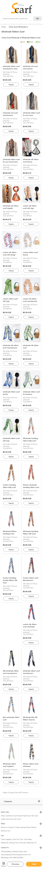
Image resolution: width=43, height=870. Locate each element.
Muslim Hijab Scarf (24, 816)
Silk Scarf (34, 816)
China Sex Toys (17, 839)
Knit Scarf (17, 819)
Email (34, 864)
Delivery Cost (5, 831)
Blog (17, 827)
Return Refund (31, 827)
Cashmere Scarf (11, 816)
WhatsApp (15, 864)
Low (23, 42)
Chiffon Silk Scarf (7, 819)
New (38, 42)
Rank (31, 42)
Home (3, 27)
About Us (4, 827)
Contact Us (12, 827)
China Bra (22, 843)
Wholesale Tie (31, 843)
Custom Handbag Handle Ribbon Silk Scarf (10, 580)
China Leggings (6, 839)
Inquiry (11, 84)
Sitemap (23, 827)
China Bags (28, 839)
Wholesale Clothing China (10, 843)
